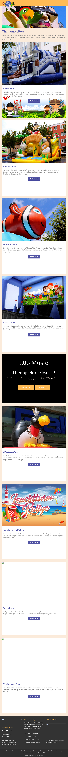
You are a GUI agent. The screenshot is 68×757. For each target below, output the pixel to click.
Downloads (36, 750)
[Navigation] (64, 3)
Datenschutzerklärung (56, 750)
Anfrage (29, 750)
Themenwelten (15, 750)
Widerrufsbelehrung (32, 740)
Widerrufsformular (32, 743)
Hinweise (23, 750)
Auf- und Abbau (30, 737)
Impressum (43, 750)
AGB (48, 750)
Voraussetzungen (31, 733)
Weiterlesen (34, 101)
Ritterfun (8, 750)
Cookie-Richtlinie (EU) (40, 752)
